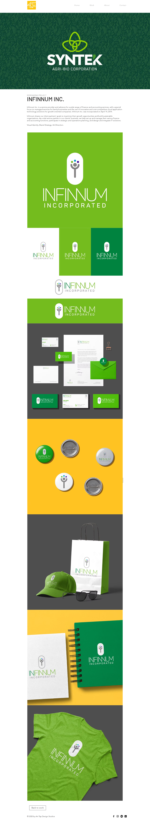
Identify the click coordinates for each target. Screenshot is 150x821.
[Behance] (121, 816)
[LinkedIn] (125, 816)
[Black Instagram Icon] (117, 816)
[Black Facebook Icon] (113, 816)
